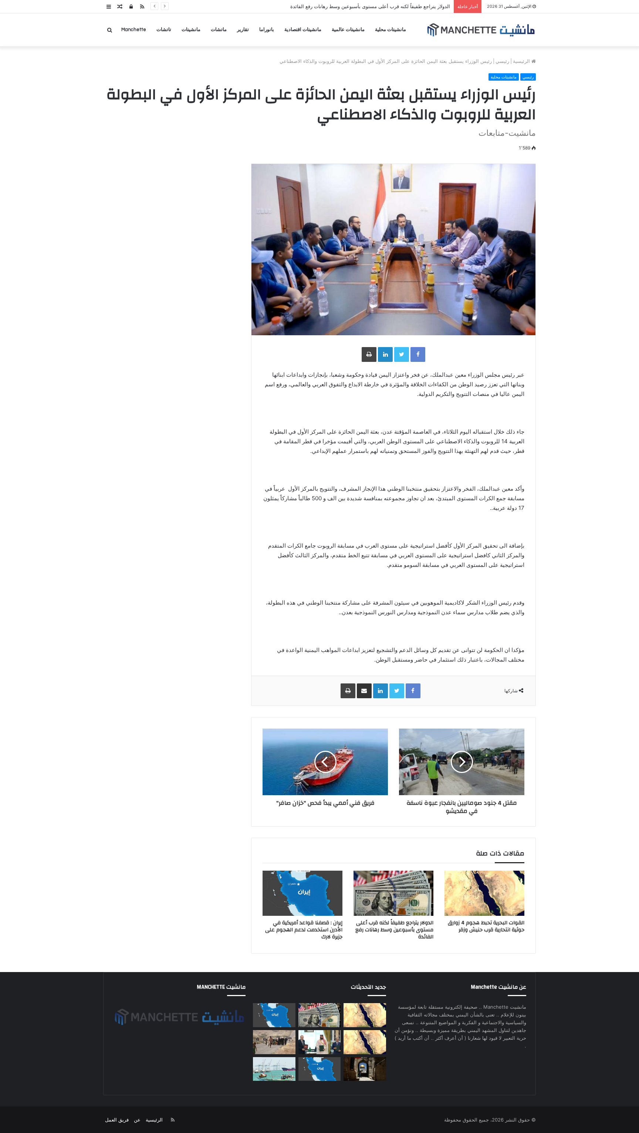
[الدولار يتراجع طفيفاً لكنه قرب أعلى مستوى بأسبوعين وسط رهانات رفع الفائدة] (393, 893)
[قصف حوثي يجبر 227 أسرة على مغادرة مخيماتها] (274, 1042)
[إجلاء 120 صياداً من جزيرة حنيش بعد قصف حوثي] (274, 1069)
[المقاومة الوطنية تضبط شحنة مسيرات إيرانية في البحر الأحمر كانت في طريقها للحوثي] (365, 1042)
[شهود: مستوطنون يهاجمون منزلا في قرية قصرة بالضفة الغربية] (365, 1069)
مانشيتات (191, 29)
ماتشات (219, 29)
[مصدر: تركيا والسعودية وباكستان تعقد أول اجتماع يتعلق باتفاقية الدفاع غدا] (319, 1042)
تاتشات (163, 29)
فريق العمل (117, 1120)
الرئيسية (522, 61)
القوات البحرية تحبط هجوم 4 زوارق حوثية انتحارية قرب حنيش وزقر (486, 926)
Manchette (133, 29)
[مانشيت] (481, 30)
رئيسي (502, 61)
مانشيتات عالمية (348, 29)
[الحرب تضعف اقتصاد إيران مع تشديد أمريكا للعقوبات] (319, 1069)
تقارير (243, 29)
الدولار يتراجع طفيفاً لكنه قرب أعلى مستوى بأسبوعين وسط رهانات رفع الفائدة (394, 930)
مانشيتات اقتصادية (302, 29)
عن (137, 1120)
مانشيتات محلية (390, 29)
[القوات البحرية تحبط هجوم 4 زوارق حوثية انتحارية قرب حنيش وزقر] (484, 893)
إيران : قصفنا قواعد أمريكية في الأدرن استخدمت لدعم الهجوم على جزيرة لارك (303, 930)
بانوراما (266, 29)
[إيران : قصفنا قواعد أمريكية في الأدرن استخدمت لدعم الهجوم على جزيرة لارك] (302, 893)
